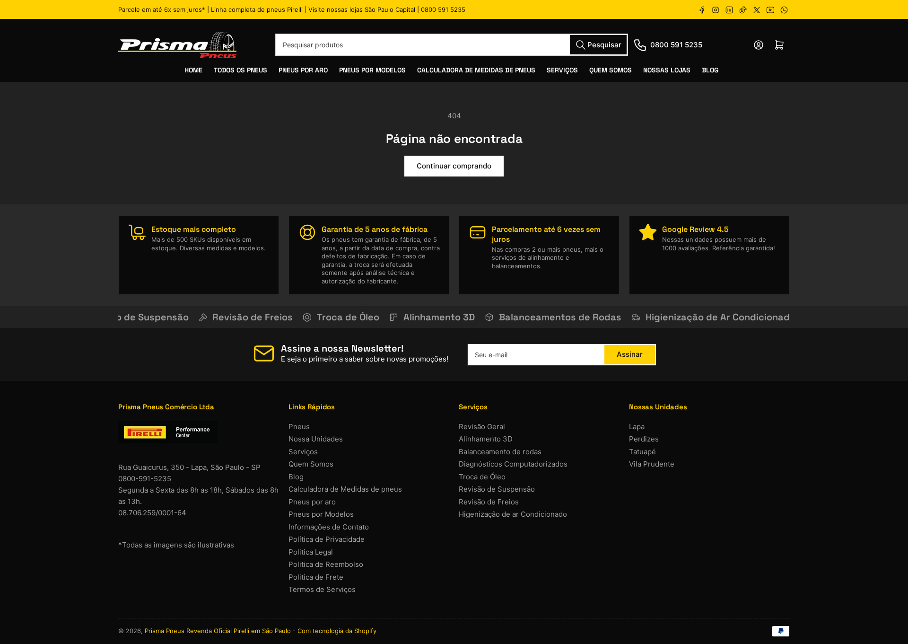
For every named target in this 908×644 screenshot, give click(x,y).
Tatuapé (642, 451)
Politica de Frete (315, 577)
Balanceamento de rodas (500, 451)
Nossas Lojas (666, 70)
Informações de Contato (328, 526)
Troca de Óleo (482, 476)
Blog (710, 70)
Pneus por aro (312, 501)
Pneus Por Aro (303, 70)
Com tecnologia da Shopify (336, 631)
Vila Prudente (651, 463)
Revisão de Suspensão (497, 489)
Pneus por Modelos (321, 514)
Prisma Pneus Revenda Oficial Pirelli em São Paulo (218, 631)
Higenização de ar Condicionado (513, 514)
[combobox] (451, 45)
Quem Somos (610, 70)
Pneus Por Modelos (372, 70)
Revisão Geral (482, 426)
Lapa (637, 426)
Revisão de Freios (489, 501)
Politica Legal (310, 551)
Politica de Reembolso (325, 564)
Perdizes (644, 438)
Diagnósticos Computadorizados (513, 463)
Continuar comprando (454, 165)
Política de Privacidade (326, 539)
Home (193, 70)
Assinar (630, 354)
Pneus (299, 426)
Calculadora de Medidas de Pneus (476, 70)
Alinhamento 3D (486, 438)
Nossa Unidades (315, 438)
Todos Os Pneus (240, 70)
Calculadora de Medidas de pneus (345, 489)
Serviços (562, 70)
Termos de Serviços (322, 589)
